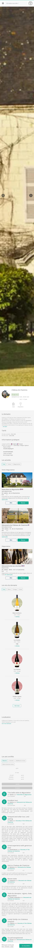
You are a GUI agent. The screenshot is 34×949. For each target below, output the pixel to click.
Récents (5, 760)
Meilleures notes (20, 760)
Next (30, 194)
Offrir (11, 502)
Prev (2, 194)
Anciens (11, 760)
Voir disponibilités (26, 945)
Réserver (23, 502)
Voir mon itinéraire (6, 723)
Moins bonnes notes (8, 764)
